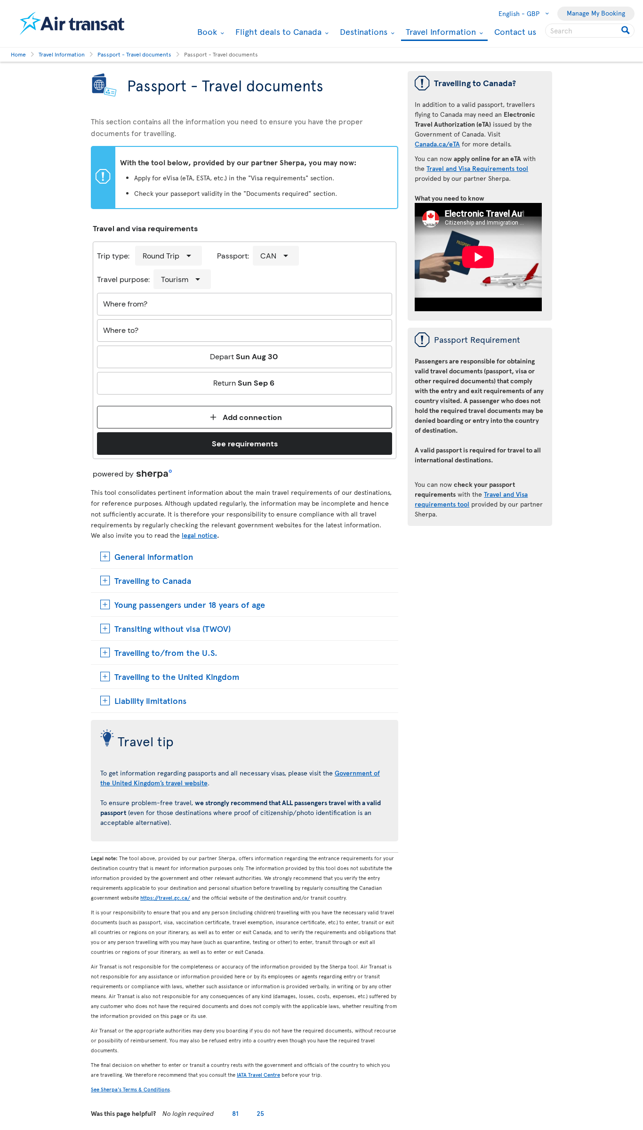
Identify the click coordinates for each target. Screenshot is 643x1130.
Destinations (362, 32)
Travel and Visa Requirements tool (477, 168)
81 (235, 1113)
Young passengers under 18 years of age (189, 604)
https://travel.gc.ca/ (165, 897)
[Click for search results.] (626, 31)
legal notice (199, 535)
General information (153, 556)
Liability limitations (150, 700)
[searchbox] (590, 31)
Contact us (515, 31)
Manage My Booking (596, 12)
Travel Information (439, 32)
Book (206, 32)
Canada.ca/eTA (437, 143)
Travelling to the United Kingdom (177, 676)
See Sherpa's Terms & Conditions (130, 1089)
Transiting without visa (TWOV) (172, 628)
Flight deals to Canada (277, 32)
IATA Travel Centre (258, 1074)
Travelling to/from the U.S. (165, 652)
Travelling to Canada (152, 580)
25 (260, 1113)
